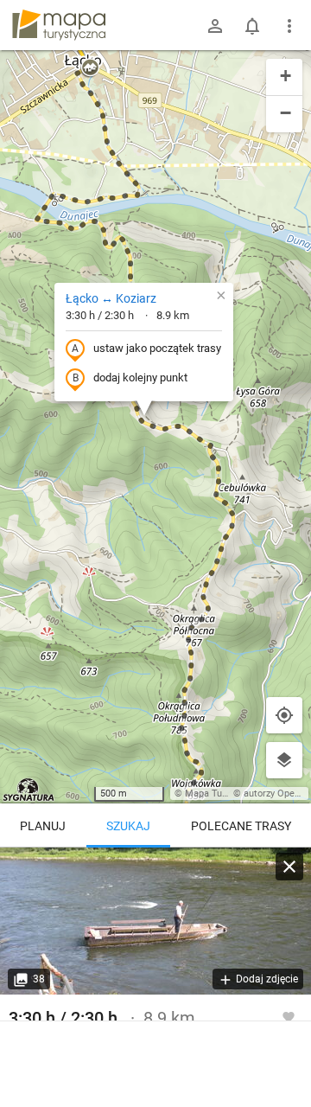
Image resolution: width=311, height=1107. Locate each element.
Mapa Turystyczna (224, 793)
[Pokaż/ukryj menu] (289, 26)
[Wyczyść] (289, 866)
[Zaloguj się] (215, 26)
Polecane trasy (241, 826)
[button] (89, 68)
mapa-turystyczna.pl (58, 25)
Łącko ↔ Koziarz (111, 298)
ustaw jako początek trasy (157, 348)
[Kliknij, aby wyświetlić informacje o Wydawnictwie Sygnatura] (29, 789)
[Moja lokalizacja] (284, 715)
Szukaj (128, 826)
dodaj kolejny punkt (140, 377)
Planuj (43, 826)
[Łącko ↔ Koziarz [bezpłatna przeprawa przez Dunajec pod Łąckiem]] (155, 921)
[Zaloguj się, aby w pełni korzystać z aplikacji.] (288, 1016)
